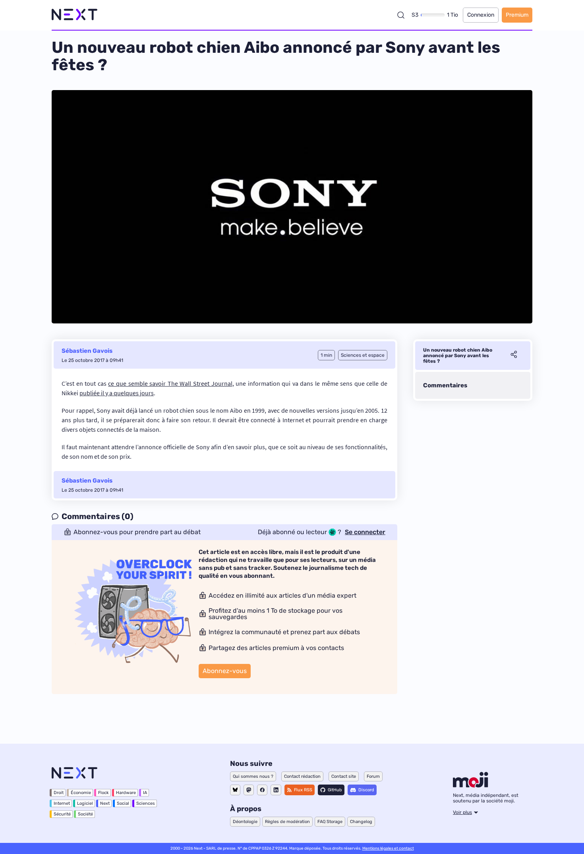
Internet (62, 803)
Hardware (126, 792)
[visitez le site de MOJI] (470, 785)
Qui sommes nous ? (253, 776)
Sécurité (62, 814)
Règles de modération (287, 821)
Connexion (480, 15)
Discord (366, 789)
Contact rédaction (302, 776)
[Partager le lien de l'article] (513, 355)
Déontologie (245, 821)
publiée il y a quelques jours (116, 393)
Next (105, 803)
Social (123, 803)
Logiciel (85, 803)
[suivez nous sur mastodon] (249, 790)
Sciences (145, 803)
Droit (59, 792)
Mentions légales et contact (388, 848)
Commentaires (445, 385)
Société (85, 814)
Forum (373, 776)
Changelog (361, 821)
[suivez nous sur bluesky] (235, 790)
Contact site (343, 776)
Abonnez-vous (225, 671)
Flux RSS (303, 789)
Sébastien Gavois (87, 350)
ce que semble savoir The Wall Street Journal (170, 383)
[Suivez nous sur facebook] (262, 790)
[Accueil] (74, 15)
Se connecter (365, 532)
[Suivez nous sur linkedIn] (276, 790)
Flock (103, 792)
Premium (517, 15)
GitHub (335, 789)
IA (145, 792)
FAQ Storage (329, 821)
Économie (81, 792)
